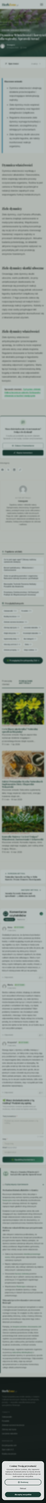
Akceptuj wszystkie (23, 1494)
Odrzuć (23, 1488)
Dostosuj (24, 1482)
